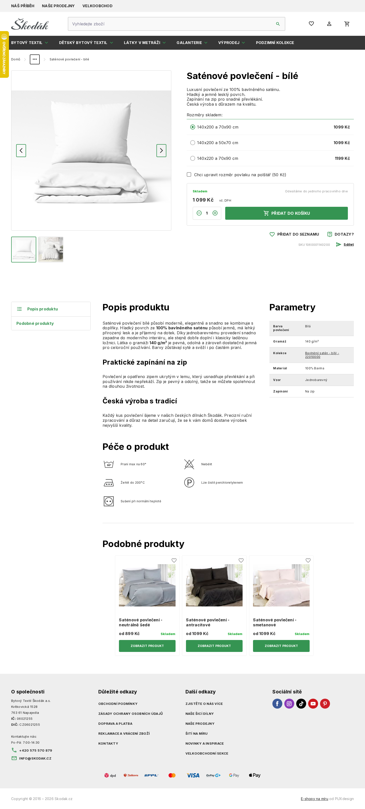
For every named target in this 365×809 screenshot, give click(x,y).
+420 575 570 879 (35, 750)
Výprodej (228, 42)
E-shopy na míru (314, 799)
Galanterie (189, 42)
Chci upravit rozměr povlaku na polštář (240, 174)
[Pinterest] (325, 704)
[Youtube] (313, 704)
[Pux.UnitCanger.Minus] (197, 213)
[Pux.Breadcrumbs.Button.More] (35, 59)
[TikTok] (301, 704)
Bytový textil (26, 42)
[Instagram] (289, 704)
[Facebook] (277, 704)
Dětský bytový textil (83, 42)
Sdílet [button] (349, 244)
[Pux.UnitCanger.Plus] (216, 213)
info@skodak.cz (35, 758)
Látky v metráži (142, 42)
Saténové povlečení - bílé (69, 59)
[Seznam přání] (174, 560)
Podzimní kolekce (275, 42)
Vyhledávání (278, 24)
